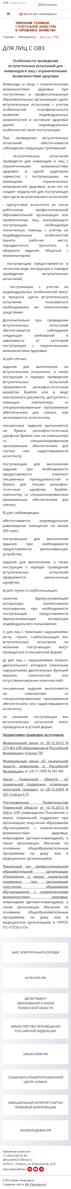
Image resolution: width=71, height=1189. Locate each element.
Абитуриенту (27, 37)
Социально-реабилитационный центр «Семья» (35, 1079)
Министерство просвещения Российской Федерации (35, 1028)
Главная (8, 37)
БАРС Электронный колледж (35, 952)
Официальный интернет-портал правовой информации (35, 1105)
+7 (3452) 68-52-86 (15, 1155)
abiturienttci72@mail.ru (17, 1159)
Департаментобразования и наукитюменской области (35, 1003)
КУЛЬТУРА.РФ (35, 978)
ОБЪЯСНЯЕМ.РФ (35, 1054)
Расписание (49, 4)
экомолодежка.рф (35, 1130)
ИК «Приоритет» (35, 1184)
